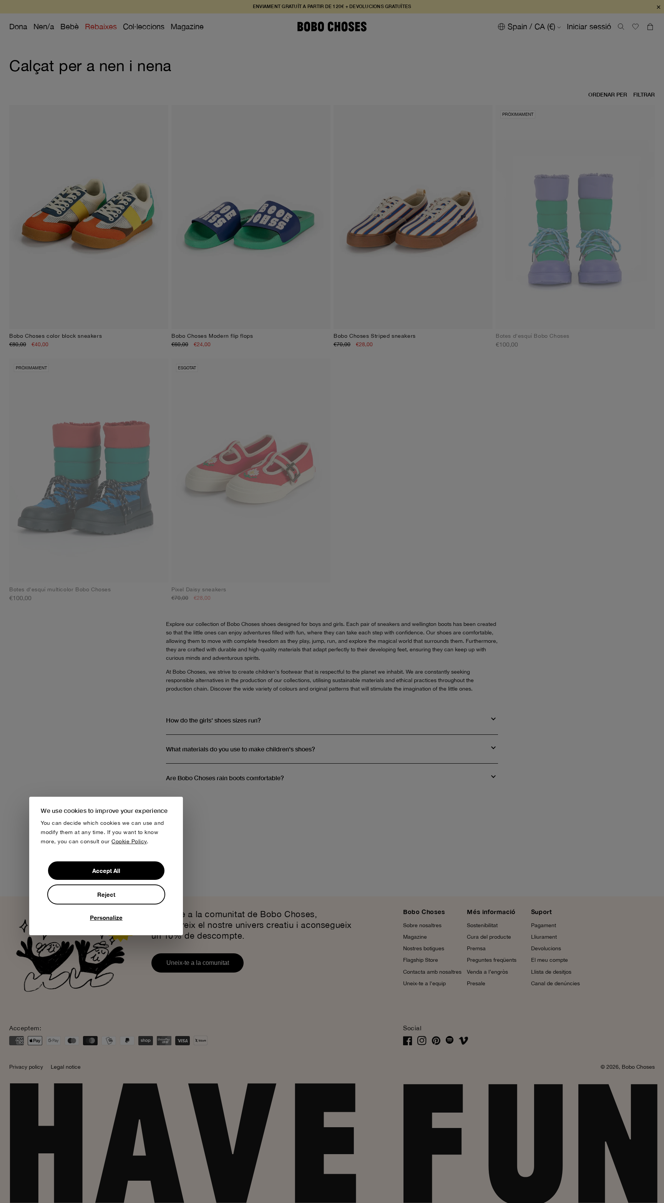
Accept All (106, 870)
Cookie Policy (129, 841)
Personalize (106, 917)
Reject (106, 894)
